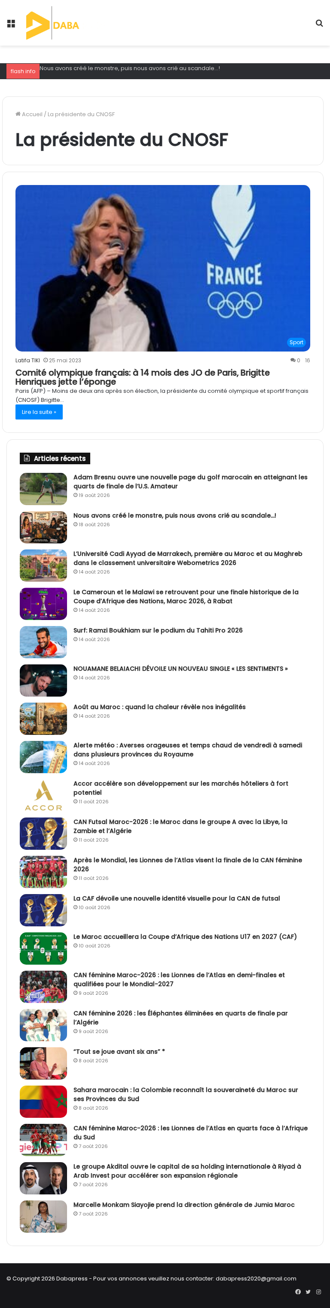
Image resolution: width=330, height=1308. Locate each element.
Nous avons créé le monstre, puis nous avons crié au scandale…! (130, 68)
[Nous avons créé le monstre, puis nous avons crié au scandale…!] (43, 527)
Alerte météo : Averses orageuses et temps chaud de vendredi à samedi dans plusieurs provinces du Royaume (187, 750)
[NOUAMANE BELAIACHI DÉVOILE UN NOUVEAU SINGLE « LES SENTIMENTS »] (43, 680)
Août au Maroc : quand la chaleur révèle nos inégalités (159, 707)
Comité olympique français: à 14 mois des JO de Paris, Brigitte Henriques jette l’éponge (142, 377)
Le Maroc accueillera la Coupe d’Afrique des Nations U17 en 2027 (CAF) (185, 936)
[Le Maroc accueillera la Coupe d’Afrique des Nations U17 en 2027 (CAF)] (43, 948)
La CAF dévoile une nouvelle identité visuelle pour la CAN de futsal (176, 898)
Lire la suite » (39, 412)
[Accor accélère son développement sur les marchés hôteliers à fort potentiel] (43, 795)
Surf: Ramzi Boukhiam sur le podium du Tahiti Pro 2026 (158, 630)
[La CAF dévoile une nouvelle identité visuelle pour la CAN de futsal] (43, 910)
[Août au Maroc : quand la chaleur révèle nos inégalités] (43, 719)
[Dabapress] (67, 23)
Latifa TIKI (27, 360)
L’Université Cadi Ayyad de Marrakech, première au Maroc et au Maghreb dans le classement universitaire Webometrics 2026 (187, 558)
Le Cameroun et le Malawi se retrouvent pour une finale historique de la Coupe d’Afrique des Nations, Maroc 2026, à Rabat (186, 596)
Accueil (32, 114)
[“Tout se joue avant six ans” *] (43, 1063)
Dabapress (72, 1278)
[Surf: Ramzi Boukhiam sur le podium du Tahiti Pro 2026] (43, 642)
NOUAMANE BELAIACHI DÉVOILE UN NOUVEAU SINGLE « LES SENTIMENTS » (180, 668)
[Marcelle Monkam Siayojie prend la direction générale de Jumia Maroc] (43, 1216)
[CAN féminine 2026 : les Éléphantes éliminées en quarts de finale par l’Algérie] (43, 1025)
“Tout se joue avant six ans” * (119, 1051)
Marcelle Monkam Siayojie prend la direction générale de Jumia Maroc (184, 1204)
